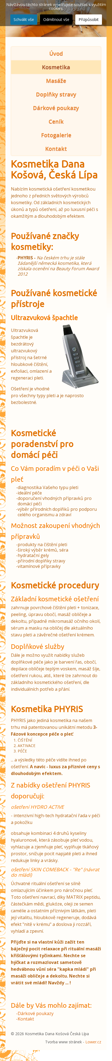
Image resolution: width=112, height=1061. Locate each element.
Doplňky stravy (56, 94)
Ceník (56, 121)
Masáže (56, 80)
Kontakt (56, 148)
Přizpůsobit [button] (89, 19)
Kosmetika (56, 67)
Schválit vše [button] (24, 19)
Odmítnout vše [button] (56, 19)
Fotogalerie (56, 135)
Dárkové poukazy (56, 107)
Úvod (56, 53)
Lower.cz (93, 1041)
